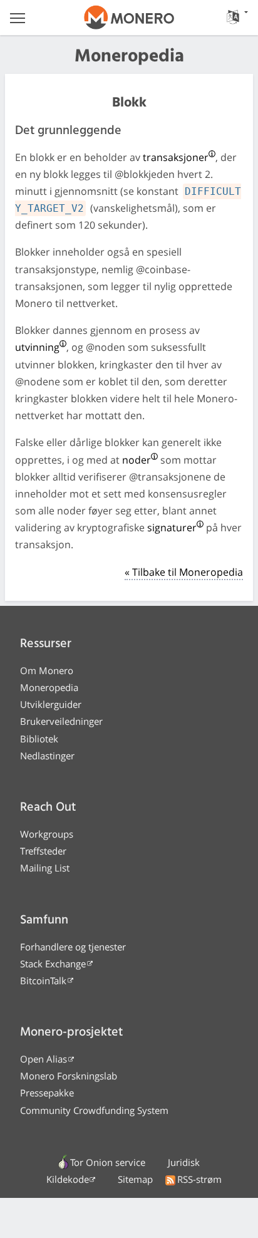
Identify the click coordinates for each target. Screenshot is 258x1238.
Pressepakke (47, 1092)
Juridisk (184, 1162)
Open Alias (43, 1059)
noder (136, 460)
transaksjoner (176, 157)
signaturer (172, 527)
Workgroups (46, 834)
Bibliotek (39, 738)
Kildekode (67, 1179)
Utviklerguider (50, 704)
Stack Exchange (53, 963)
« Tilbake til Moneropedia (184, 572)
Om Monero (46, 670)
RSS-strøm (199, 1179)
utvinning (37, 347)
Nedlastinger (47, 755)
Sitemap (135, 1179)
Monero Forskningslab (68, 1075)
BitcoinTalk (43, 980)
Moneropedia (49, 687)
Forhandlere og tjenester (73, 946)
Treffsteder (43, 851)
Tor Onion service (107, 1162)
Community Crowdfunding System (94, 1110)
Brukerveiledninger (61, 721)
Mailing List (45, 867)
